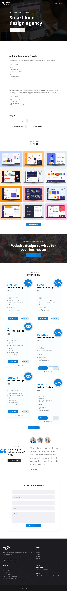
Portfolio (38, 552)
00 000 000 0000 (59, 3)
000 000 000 (19, 322)
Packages (38, 554)
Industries (38, 556)
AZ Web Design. (33, 588)
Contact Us (38, 560)
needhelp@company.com (42, 569)
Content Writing (7, 570)
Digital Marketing (7, 572)
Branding (5, 569)
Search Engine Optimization (10, 576)
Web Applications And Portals (10, 578)
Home (37, 550)
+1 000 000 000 (40, 568)
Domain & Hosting (7, 574)
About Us (38, 558)
